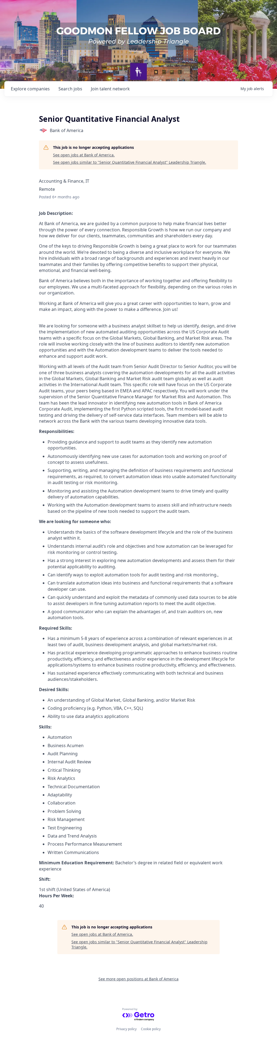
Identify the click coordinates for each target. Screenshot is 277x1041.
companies (30, 89)
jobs (70, 89)
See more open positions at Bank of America (138, 978)
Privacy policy (126, 1029)
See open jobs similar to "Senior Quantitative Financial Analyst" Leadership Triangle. (129, 162)
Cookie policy (151, 1029)
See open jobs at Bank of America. (84, 154)
